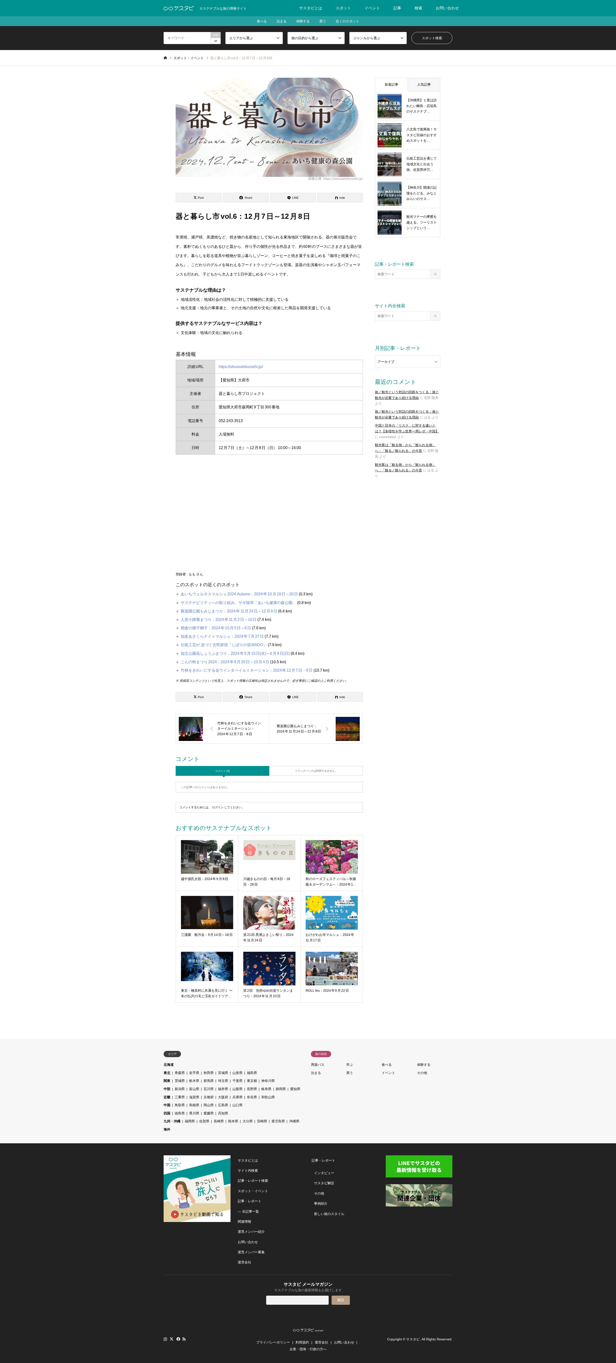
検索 (418, 8)
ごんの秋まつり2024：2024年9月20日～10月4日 (225, 662)
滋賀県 (194, 1097)
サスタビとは (310, 8)
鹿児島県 (278, 1121)
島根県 (194, 1105)
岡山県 (209, 1105)
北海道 (169, 1065)
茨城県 (180, 1081)
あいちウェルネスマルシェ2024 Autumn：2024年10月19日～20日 (239, 594)
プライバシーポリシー (273, 1342)
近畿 (167, 1097)
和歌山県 (268, 1097)
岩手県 (194, 1073)
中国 (167, 1105)
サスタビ (413, 1339)
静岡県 (281, 1089)
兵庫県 (237, 1097)
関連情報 (244, 1221)
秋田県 (209, 1073)
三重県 (180, 1097)
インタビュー (324, 1173)
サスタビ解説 (324, 1183)
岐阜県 (266, 1089)
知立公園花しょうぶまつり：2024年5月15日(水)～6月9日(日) (235, 653)
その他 (422, 1073)
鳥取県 (180, 1105)
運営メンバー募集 (251, 1252)
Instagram (165, 1339)
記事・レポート (249, 1201)
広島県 (223, 1105)
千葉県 (237, 1081)
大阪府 (223, 1097)
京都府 (209, 1097)
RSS (184, 1339)
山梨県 (237, 1089)
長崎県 (219, 1121)
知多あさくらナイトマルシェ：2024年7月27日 (222, 636)
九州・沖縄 (172, 1121)
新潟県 (180, 1089)
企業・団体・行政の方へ (308, 1349)
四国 (167, 1113)
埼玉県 (223, 1081)
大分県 (248, 1121)
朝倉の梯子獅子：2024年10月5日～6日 (216, 628)
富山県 (194, 1089)
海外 (167, 1129)
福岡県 (190, 1121)
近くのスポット (347, 21)
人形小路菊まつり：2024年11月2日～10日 (219, 619)
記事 (397, 8)
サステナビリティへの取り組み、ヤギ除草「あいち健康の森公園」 (238, 603)
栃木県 (194, 1081)
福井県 (223, 1089)
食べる (262, 21)
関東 (167, 1081)
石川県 (209, 1089)
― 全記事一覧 (248, 1211)
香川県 (194, 1113)
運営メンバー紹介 (251, 1232)
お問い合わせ (447, 8)
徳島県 (180, 1113)
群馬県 (209, 1081)
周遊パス (317, 1065)
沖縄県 (294, 1121)
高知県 (223, 1113)
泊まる (281, 21)
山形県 (237, 1073)
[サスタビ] (179, 8)
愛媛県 (209, 1113)
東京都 (252, 1081)
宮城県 (223, 1073)
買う (322, 21)
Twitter (171, 1339)
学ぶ (349, 1065)
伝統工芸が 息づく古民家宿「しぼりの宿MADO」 (224, 645)
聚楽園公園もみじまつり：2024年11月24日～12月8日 (229, 611)
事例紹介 (320, 1203)
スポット (343, 8)
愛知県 (295, 1089)
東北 (167, 1073)
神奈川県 (268, 1081)
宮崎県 (262, 1121)
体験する (303, 21)
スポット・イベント (253, 1191)
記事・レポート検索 (253, 1181)
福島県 (252, 1073)
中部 (167, 1089)
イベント (372, 8)
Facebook (178, 1339)
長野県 (252, 1089)
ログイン (218, 807)
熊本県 (233, 1121)
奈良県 (252, 1097)
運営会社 (244, 1262)
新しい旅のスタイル (329, 1214)
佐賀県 (204, 1121)
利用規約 (302, 1342)
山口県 (237, 1105)
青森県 (180, 1073)
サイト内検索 (248, 1170)
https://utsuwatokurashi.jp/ (241, 367)
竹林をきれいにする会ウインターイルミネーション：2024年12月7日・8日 (247, 670)
